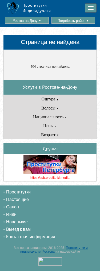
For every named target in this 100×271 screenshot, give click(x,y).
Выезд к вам (18, 229)
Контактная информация (30, 236)
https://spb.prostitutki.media (50, 178)
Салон (12, 207)
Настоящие (17, 199)
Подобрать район (73, 21)
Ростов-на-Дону (27, 21)
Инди (11, 214)
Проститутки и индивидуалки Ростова (54, 249)
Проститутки (18, 192)
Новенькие (17, 222)
